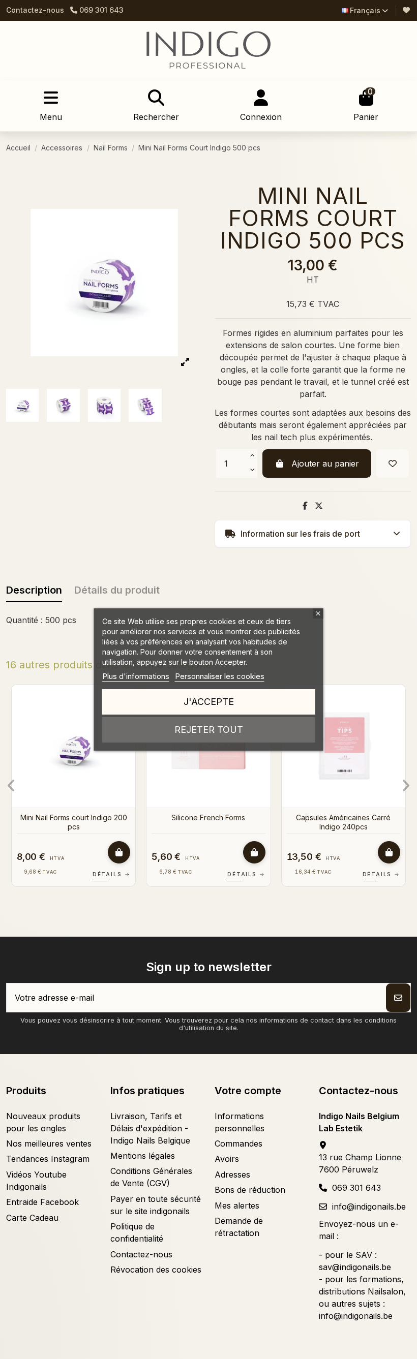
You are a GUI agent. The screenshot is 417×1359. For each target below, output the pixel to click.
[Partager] (305, 506)
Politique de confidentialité (136, 1232)
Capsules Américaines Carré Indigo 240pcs (343, 822)
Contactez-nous (35, 10)
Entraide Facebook (42, 1202)
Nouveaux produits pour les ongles (43, 1122)
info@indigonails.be (369, 1206)
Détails (111, 874)
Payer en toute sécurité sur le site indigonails (155, 1205)
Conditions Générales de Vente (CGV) (151, 1177)
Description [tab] (34, 590)
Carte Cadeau (32, 1218)
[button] (11, 785)
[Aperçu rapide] (396, 720)
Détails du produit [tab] (117, 590)
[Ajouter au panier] (119, 852)
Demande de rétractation (239, 1227)
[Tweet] (319, 506)
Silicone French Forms (208, 817)
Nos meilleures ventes (49, 1143)
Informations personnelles (239, 1122)
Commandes (238, 1143)
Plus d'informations (135, 676)
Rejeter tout (208, 729)
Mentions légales (142, 1156)
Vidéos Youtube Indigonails (36, 1180)
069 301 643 (356, 1188)
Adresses (232, 1174)
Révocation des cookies (155, 1269)
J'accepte (209, 701)
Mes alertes (237, 1205)
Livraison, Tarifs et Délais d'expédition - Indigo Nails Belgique (150, 1128)
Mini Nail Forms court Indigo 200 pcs (73, 822)
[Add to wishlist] (392, 463)
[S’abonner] (398, 997)
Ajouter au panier (325, 463)
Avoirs (227, 1159)
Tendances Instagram (48, 1159)
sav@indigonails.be (355, 1267)
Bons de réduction (250, 1190)
